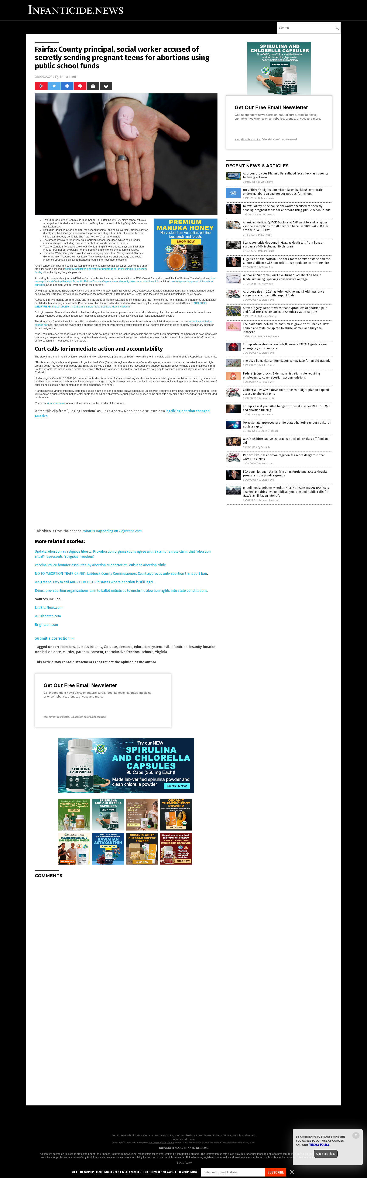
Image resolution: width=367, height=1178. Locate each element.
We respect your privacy (161, 1142)
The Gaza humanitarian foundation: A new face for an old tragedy (286, 361)
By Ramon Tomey (267, 316)
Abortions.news (56, 403)
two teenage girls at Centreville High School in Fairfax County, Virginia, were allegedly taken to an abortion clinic (125, 280)
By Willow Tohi (265, 267)
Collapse (110, 647)
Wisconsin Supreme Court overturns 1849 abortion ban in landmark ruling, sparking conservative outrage (282, 277)
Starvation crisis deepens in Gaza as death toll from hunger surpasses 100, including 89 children (283, 244)
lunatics (209, 647)
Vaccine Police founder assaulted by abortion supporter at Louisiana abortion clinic (100, 565)
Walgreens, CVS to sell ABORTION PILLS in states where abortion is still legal (94, 582)
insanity (195, 647)
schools (147, 652)
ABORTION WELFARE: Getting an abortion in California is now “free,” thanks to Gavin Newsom (121, 305)
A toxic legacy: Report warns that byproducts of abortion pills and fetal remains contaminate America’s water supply (285, 310)
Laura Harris (68, 77)
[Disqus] (126, 935)
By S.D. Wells (264, 234)
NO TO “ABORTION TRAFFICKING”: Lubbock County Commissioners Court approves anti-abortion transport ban (121, 574)
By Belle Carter (266, 365)
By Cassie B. (264, 447)
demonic (125, 647)
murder (68, 652)
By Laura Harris (265, 181)
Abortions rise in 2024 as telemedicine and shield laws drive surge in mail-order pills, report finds (283, 293)
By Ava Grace (265, 463)
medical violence (48, 652)
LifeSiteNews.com (48, 608)
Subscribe (276, 1172)
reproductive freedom (122, 652)
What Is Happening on (101, 531)
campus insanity (89, 647)
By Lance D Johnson (268, 336)
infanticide (179, 647)
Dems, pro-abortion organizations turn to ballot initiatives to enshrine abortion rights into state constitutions (121, 591)
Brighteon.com (130, 531)
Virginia (161, 652)
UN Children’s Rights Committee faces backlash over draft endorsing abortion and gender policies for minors (282, 192)
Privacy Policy (183, 1163)
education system (148, 647)
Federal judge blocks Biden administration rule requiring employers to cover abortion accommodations (281, 375)
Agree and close (325, 1153)
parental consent (89, 652)
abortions (67, 647)
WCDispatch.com (48, 616)
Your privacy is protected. (57, 717)
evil (166, 647)
